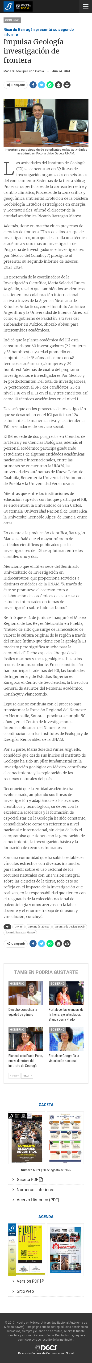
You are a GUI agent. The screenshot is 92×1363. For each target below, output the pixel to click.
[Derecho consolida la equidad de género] (25, 993)
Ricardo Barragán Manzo (20, 932)
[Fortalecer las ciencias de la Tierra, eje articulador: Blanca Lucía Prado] (66, 993)
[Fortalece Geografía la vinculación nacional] (66, 1039)
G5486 (18, 926)
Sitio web (24, 1291)
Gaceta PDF (26, 1179)
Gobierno (12, 20)
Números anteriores (34, 1189)
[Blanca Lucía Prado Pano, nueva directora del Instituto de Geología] (25, 1039)
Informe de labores (38, 926)
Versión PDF (27, 1281)
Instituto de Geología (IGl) (70, 926)
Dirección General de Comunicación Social (46, 1353)
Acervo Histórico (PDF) (36, 1199)
